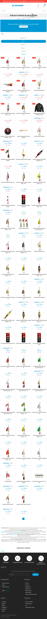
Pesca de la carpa (4, 531)
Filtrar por (23, 48)
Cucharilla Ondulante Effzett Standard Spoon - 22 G (23, 321)
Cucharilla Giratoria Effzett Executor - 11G (23, 114)
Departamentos (23, 38)
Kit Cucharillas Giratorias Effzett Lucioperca (23, 206)
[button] (3, 1)
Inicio (19, 18)
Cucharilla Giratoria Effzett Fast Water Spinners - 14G (23, 252)
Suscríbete (35, 574)
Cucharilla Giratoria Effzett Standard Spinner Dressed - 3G (8, 413)
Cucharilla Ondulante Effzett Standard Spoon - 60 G (39, 206)
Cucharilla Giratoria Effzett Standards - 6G (23, 459)
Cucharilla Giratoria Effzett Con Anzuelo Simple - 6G (39, 367)
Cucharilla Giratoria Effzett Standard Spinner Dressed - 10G (23, 390)
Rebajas (3, 605)
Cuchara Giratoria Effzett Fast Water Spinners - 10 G (8, 229)
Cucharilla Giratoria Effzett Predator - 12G (39, 68)
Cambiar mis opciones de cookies (31, 594)
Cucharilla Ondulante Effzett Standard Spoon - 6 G (39, 321)
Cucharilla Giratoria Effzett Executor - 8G (23, 68)
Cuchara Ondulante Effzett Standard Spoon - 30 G (8, 114)
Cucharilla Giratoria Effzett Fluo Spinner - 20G (23, 91)
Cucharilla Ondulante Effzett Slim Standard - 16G (7, 321)
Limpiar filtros (23, 54)
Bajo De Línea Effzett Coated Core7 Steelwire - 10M (8, 137)
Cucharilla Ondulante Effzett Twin (8, 182)
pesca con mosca (17, 531)
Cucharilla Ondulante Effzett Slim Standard (23, 137)
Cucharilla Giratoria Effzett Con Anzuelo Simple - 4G (39, 229)
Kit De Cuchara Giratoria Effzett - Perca (39, 344)
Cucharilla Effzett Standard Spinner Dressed (8, 160)
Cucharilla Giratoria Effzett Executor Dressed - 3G (8, 252)
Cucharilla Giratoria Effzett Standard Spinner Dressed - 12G (8, 390)
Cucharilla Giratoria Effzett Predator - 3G (23, 367)
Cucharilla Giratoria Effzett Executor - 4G (39, 413)
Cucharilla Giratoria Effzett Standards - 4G (7, 298)
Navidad (3, 611)
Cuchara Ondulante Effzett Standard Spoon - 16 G (39, 275)
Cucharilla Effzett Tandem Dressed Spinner (8, 206)
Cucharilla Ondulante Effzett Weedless (7, 91)
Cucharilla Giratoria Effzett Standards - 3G (39, 459)
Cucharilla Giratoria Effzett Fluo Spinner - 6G (39, 436)
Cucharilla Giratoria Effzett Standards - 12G (7, 68)
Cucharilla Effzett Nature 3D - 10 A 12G (39, 482)
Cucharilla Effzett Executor (39, 90)
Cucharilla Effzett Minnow (23, 228)
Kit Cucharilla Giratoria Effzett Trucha (23, 343)
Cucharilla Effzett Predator (39, 136)
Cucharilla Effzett (7, 481)
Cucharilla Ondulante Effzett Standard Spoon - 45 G (23, 183)
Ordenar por (23, 44)
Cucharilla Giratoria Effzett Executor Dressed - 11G (23, 413)
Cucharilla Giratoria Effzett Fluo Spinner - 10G (23, 436)
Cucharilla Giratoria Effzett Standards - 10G (23, 298)
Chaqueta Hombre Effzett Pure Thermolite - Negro (39, 114)
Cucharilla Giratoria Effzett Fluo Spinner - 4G (8, 459)
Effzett (23, 18)
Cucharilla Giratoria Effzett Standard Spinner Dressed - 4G (39, 390)
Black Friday (4, 609)
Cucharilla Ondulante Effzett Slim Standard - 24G (39, 160)
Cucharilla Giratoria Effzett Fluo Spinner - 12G (8, 275)
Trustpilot (2, 550)
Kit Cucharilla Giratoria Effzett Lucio (8, 343)
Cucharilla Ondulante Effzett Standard (23, 159)
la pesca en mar (13, 534)
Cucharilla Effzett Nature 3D (7, 504)
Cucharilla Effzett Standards (39, 297)
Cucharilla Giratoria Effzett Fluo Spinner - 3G (39, 183)
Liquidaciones (4, 607)
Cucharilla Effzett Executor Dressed (23, 504)
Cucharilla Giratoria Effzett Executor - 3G (7, 436)
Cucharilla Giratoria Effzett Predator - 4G (7, 367)
